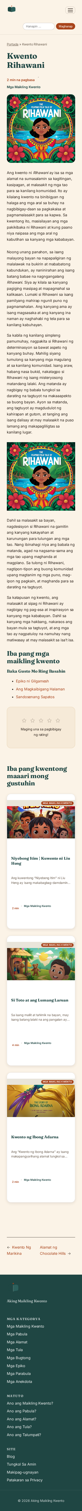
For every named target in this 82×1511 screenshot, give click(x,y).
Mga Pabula (17, 1334)
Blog (11, 1456)
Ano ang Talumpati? (24, 1434)
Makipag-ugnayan (22, 1472)
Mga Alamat (17, 1342)
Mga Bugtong (19, 1357)
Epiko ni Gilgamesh (32, 681)
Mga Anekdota (19, 1381)
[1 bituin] (24, 719)
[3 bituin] (41, 719)
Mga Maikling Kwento (25, 1326)
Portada (12, 44)
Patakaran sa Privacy (25, 1480)
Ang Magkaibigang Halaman (40, 689)
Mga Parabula (19, 1373)
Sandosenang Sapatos (35, 697)
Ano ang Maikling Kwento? (30, 1403)
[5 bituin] (58, 719)
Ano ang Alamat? (21, 1419)
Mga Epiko (16, 1365)
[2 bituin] (32, 719)
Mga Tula (15, 1349)
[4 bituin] (49, 719)
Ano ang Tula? (19, 1426)
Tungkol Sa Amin (21, 1464)
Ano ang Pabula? (21, 1411)
